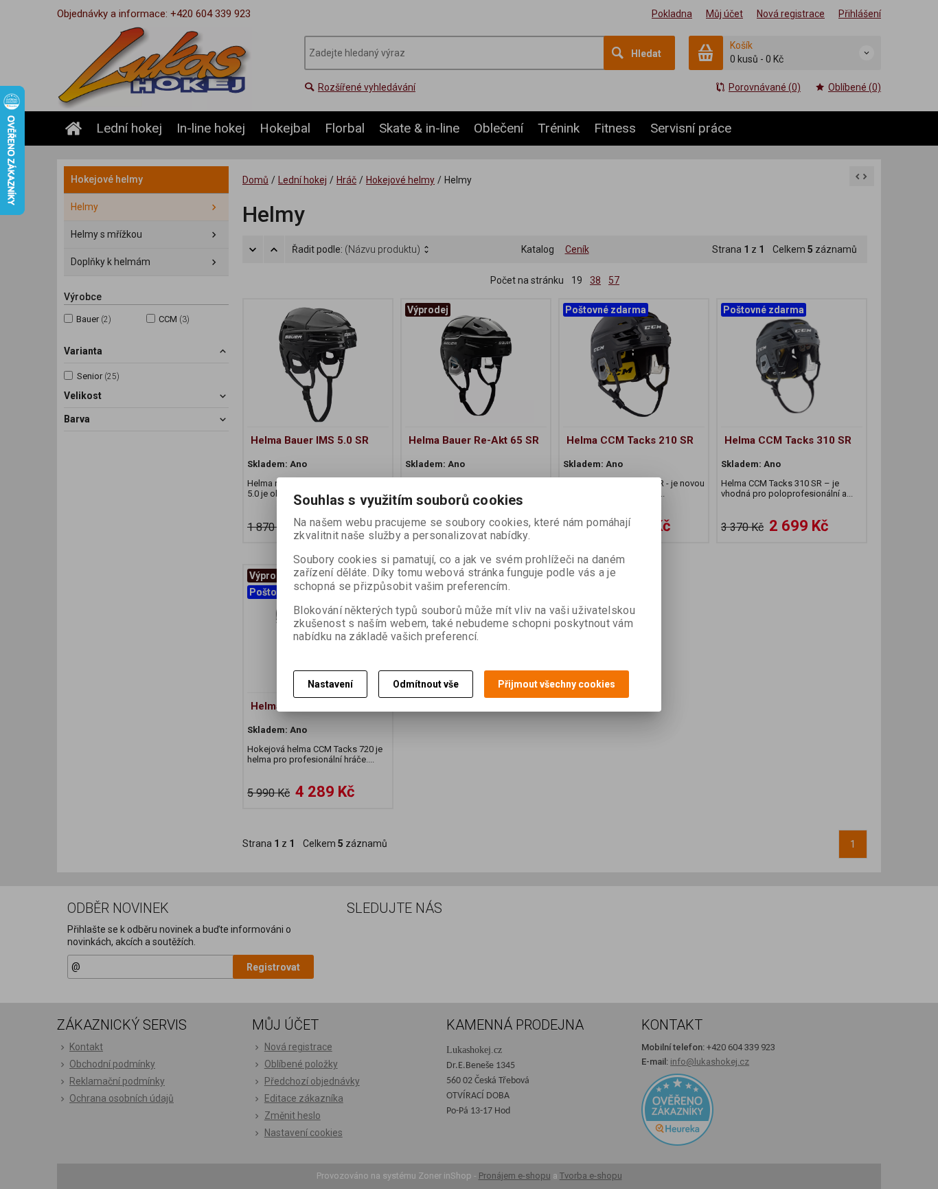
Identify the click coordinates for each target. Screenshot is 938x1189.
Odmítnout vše (426, 684)
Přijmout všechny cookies (556, 684)
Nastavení (330, 684)
